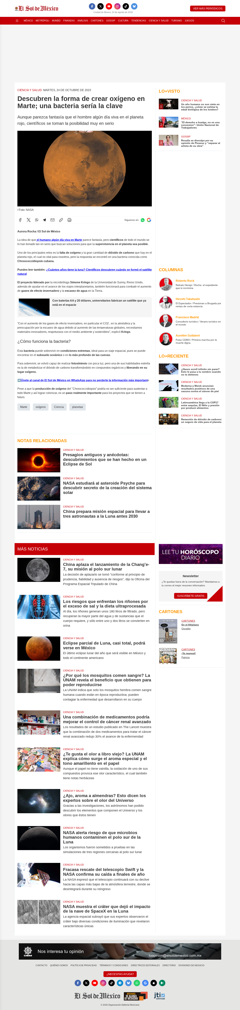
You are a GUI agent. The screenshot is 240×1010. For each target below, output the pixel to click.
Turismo (176, 20)
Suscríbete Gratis (190, 595)
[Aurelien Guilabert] (166, 339)
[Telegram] (44, 220)
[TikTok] (126, 6)
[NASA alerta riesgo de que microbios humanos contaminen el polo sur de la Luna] (38, 842)
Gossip (110, 20)
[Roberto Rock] (166, 284)
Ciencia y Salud (158, 20)
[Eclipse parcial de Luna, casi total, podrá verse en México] (38, 650)
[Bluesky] (134, 6)
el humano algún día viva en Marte (59, 239)
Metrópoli (42, 20)
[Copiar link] (61, 220)
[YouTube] (109, 6)
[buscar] (223, 21)
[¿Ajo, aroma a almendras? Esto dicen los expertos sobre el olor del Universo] (38, 805)
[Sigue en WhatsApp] (142, 220)
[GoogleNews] (145, 983)
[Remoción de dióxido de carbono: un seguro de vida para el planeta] (168, 419)
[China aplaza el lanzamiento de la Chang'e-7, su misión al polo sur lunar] (38, 574)
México (28, 20)
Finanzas (69, 20)
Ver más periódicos (207, 8)
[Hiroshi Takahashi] (166, 302)
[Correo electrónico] (52, 220)
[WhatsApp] (36, 220)
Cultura (123, 20)
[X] (100, 6)
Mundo (56, 20)
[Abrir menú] (17, 20)
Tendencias (138, 20)
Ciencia (59, 406)
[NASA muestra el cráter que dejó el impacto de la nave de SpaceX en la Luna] (38, 916)
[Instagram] (117, 6)
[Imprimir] (69, 220)
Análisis (82, 20)
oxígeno (41, 406)
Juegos (189, 20)
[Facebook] (92, 6)
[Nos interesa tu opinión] (120, 951)
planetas (77, 406)
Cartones (97, 20)
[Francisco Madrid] (166, 321)
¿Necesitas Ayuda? (120, 974)
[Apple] (154, 983)
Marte (23, 406)
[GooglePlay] (162, 983)
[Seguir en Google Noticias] (149, 220)
